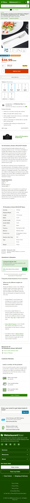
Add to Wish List (15, 77)
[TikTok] (14, 444)
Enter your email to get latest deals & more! (14, 408)
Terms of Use (11, 275)
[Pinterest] (18, 444)
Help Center (15, 467)
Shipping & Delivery (21, 476)
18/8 (15, 317)
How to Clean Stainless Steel (15, 350)
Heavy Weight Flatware (10, 324)
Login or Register (15, 395)
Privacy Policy (19, 275)
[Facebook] (10, 444)
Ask (25, 269)
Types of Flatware (12, 353)
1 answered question (13, 18)
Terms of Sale (15, 483)
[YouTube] (6, 444)
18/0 (12, 317)
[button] (6, 50)
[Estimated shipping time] (26, 106)
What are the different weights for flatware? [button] (12, 283)
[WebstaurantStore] (15, 435)
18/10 (18, 317)
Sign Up (25, 412)
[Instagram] (2, 444)
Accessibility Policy (15, 491)
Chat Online (8, 476)
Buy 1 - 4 (3, 57)
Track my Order (15, 471)
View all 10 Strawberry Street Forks (21, 137)
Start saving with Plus (11, 421)
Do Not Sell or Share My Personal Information (15, 493)
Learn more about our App (12, 429)
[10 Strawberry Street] (7, 137)
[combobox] (15, 6)
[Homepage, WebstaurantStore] (15, 2)
